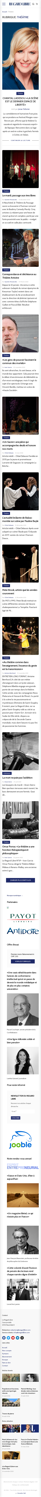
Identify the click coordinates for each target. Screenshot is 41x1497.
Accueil (4, 12)
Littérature (6, 773)
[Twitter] (8, 1338)
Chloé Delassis (9, 453)
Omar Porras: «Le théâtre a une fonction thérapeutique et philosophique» (18, 850)
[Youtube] (13, 1338)
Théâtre (20, 93)
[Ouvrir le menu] (3, 4)
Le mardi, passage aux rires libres (19, 195)
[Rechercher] (33, 4)
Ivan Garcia (8, 367)
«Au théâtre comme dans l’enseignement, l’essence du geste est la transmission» (19, 666)
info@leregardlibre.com (22, 1332)
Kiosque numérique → (15, 895)
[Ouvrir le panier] (36, 4)
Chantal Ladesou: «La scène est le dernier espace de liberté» (20, 101)
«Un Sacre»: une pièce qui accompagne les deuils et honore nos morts (19, 445)
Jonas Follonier (24, 109)
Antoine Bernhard (10, 673)
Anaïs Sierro (8, 782)
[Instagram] (22, 1338)
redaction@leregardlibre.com (20, 1330)
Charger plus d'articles (20, 880)
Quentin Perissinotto (11, 199)
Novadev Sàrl (22, 1493)
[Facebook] (4, 1338)
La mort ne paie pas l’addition (17, 777)
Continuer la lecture (20, 140)
